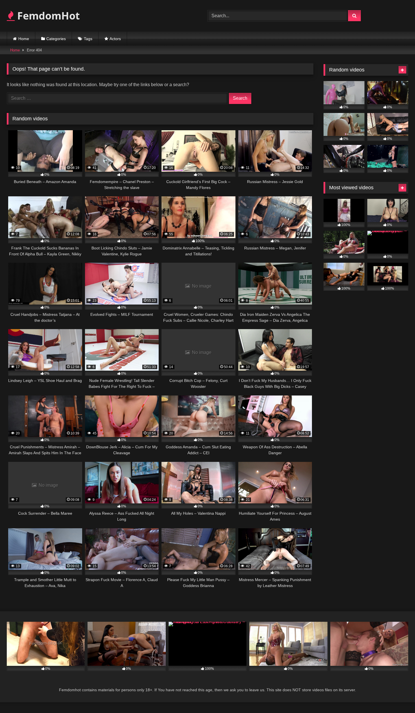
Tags (88, 38)
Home (23, 38)
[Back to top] (397, 696)
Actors (115, 38)
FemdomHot (47, 16)
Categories (56, 38)
